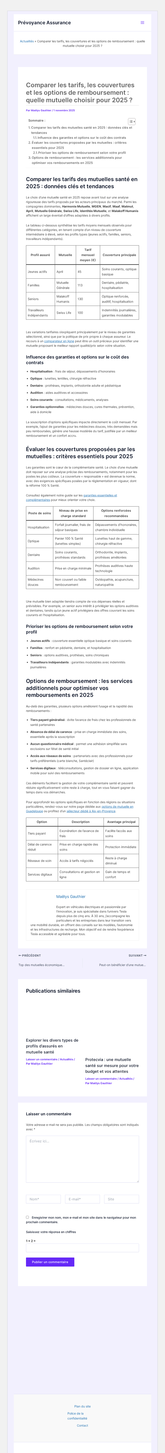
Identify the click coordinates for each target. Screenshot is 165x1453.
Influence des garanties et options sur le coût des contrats (82, 138)
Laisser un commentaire (42, 1059)
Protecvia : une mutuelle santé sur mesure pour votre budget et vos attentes (112, 1065)
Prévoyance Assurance (44, 22)
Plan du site (82, 1406)
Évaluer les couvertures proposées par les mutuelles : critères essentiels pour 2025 (79, 145)
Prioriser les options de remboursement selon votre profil (82, 153)
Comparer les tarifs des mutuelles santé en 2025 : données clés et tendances (81, 130)
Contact (82, 1425)
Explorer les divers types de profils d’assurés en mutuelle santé (52, 1046)
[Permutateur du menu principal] (142, 22)
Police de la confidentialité (77, 1416)
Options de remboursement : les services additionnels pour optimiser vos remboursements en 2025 (77, 160)
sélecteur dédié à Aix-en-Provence (91, 811)
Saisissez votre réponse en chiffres (51, 1232)
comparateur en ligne (59, 341)
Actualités (27, 41)
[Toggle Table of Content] (129, 121)
